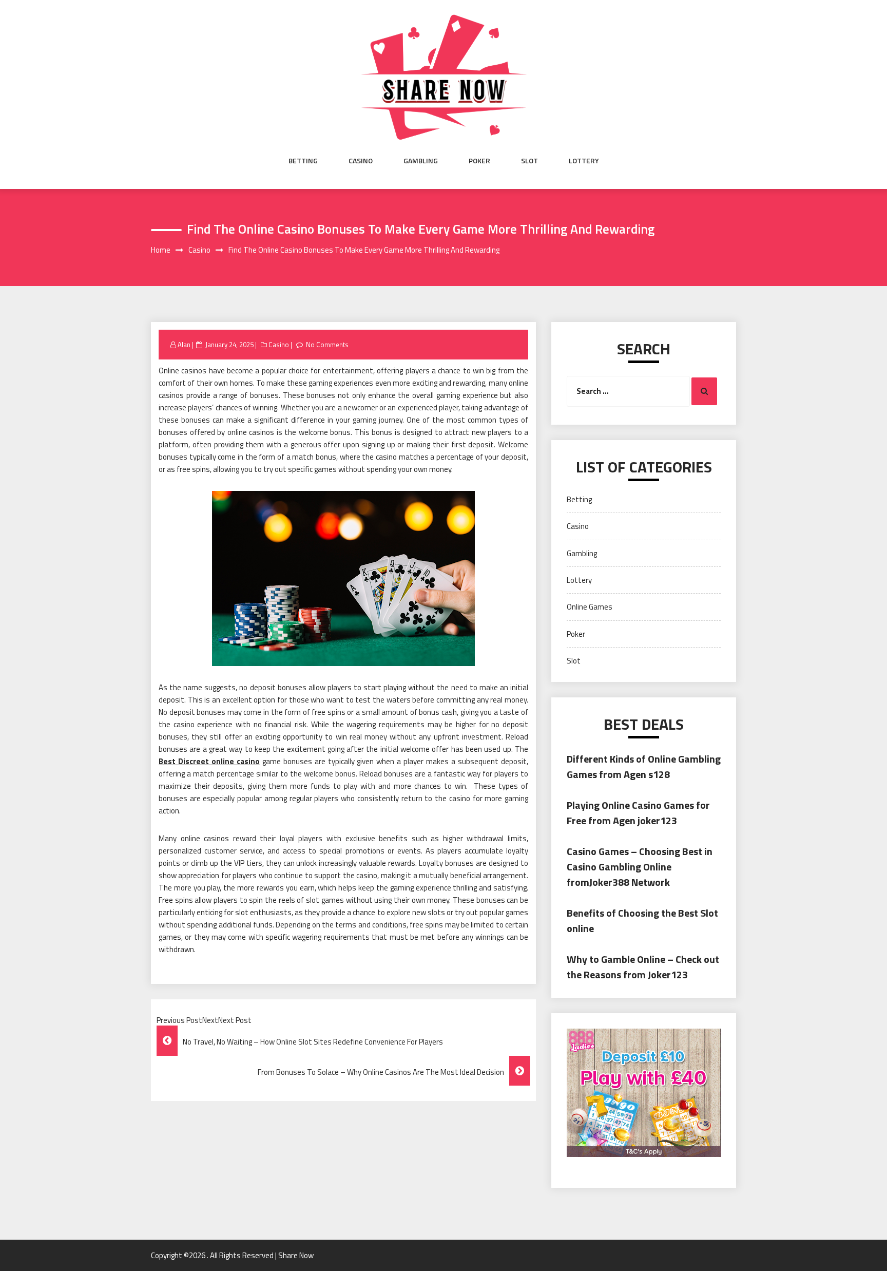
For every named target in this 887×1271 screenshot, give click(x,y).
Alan (184, 344)
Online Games (589, 607)
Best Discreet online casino (209, 761)
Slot (529, 161)
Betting (303, 161)
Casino (361, 161)
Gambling (420, 161)
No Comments (327, 344)
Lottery (584, 161)
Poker (479, 161)
